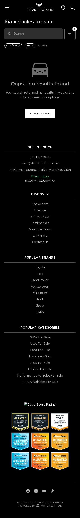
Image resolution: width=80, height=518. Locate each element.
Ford (40, 274)
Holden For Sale (40, 369)
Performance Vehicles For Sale (40, 375)
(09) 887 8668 (40, 157)
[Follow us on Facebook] (28, 491)
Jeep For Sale (40, 362)
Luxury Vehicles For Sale (40, 382)
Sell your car (40, 217)
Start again (40, 113)
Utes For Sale (40, 343)
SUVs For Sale (40, 337)
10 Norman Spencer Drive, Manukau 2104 (40, 169)
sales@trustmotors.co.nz (40, 163)
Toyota (40, 267)
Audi (40, 299)
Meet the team (40, 229)
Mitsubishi (40, 293)
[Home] (40, 6)
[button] (63, 8)
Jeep (40, 305)
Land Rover (40, 280)
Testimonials (40, 223)
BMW (40, 312)
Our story (40, 236)
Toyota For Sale (40, 356)
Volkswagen (40, 286)
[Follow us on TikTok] (52, 491)
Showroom (40, 204)
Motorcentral (51, 505)
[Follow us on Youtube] (44, 491)
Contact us (40, 242)
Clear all (42, 46)
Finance (40, 210)
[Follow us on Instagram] (36, 491)
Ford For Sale (40, 350)
